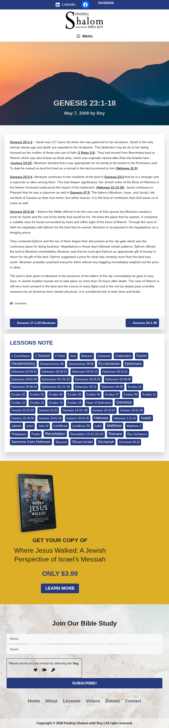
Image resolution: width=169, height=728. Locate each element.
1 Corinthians (20, 356)
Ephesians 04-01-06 (24, 379)
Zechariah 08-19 (129, 442)
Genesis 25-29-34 (22, 418)
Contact (133, 700)
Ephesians (133, 363)
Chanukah (103, 356)
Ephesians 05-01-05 (87, 379)
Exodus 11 (149, 394)
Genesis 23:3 (114, 177)
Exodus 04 (55, 394)
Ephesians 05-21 (85, 386)
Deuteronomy (23, 363)
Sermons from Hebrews (30, 442)
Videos (93, 700)
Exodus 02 (18, 394)
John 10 (43, 426)
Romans (115, 434)
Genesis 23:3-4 (21, 177)
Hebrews (101, 418)
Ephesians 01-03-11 (24, 371)
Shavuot (61, 442)
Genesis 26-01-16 (50, 418)
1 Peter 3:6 (86, 152)
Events (112, 700)
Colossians (123, 356)
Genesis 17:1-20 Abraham (36, 323)
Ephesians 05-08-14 (24, 386)
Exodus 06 (93, 394)
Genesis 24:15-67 (104, 410)
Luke (98, 426)
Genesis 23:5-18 (22, 211)
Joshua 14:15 (21, 163)
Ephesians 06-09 (112, 386)
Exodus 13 (37, 402)
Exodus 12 (18, 402)
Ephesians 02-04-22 (54, 371)
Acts (73, 356)
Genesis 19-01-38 (75, 410)
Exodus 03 (37, 394)
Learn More (60, 588)
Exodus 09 (130, 394)
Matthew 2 (134, 426)
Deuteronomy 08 (52, 364)
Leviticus (60, 426)
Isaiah (146, 418)
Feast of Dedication (98, 402)
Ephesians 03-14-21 (115, 371)
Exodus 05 (74, 394)
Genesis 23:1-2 (21, 142)
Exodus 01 (134, 386)
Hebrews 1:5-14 (125, 418)
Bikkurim (86, 356)
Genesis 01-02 (48, 410)
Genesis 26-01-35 (77, 418)
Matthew (114, 425)
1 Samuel (42, 356)
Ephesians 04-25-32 (56, 379)
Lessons (20, 303)
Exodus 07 (112, 394)
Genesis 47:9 (80, 192)
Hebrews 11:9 (127, 168)
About (51, 700)
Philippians (18, 434)
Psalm (35, 434)
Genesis (124, 402)
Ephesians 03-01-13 (84, 371)
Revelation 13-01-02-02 (86, 434)
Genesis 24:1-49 (145, 323)
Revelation (55, 433)
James (16, 426)
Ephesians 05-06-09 (118, 379)
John (29, 426)
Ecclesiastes (109, 364)
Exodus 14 (55, 402)
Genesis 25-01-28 (131, 410)
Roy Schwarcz (137, 434)
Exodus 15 (74, 402)
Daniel (141, 356)
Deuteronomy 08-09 (81, 364)
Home (34, 700)
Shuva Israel (82, 442)
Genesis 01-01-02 (22, 410)
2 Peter (60, 356)
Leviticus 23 (81, 426)
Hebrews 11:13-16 (110, 187)
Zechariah (106, 442)
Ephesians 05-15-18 (56, 386)
